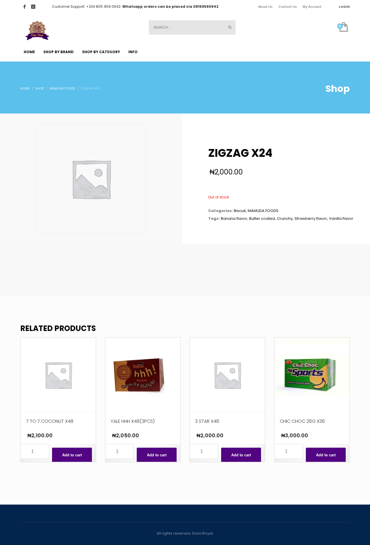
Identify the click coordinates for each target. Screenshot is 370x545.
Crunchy (285, 218)
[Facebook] (24, 6)
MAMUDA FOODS (62, 88)
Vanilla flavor (341, 218)
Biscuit (240, 210)
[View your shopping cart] (343, 27)
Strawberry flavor (311, 218)
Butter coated (262, 218)
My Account (312, 6)
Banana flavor (234, 218)
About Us (265, 6)
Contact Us (287, 6)
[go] (230, 27)
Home (25, 88)
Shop (39, 88)
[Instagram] (33, 6)
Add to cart (72, 455)
